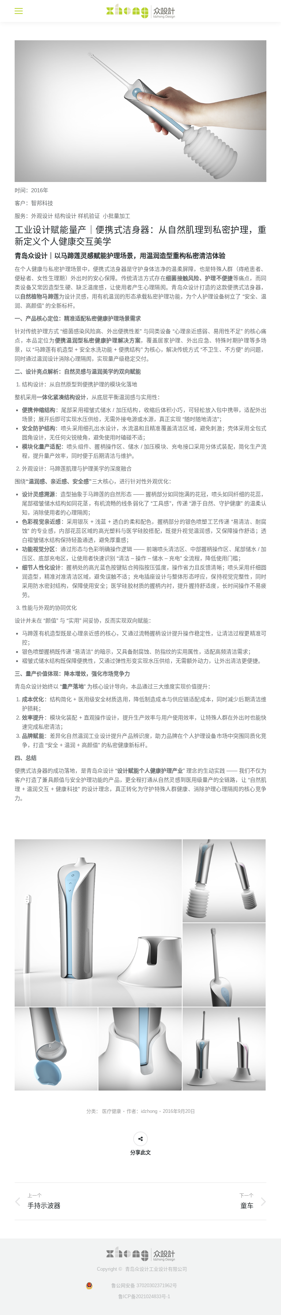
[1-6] (140, 1049)
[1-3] (224, 881)
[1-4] (224, 965)
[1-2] (99, 923)
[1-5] (56, 1049)
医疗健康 (111, 1111)
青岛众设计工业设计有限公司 (156, 1269)
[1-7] (224, 1049)
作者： (142, 1111)
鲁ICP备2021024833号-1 (140, 1296)
